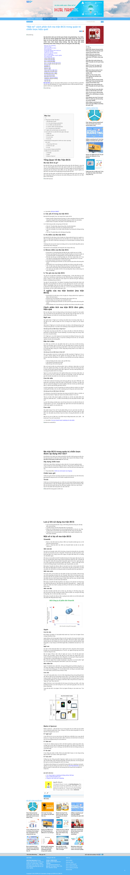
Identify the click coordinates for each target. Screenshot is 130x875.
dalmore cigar (47, 67)
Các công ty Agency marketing (53, 775)
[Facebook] (45, 793)
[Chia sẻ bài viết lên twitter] (81, 31)
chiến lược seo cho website (50, 52)
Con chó (49, 138)
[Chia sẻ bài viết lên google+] (83, 31)
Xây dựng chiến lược (52, 144)
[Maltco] (95, 44)
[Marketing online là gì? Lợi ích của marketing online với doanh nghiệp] (77, 840)
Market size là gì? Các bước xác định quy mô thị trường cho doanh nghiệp (94, 99)
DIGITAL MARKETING (92, 108)
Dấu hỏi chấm (50, 135)
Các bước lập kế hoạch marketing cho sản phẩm (62, 420)
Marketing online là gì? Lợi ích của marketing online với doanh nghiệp (77, 848)
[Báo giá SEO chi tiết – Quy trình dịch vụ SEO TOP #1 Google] (62, 840)
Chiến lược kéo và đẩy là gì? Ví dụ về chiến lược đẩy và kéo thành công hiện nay (94, 173)
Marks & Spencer (51, 156)
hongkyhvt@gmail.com (55, 861)
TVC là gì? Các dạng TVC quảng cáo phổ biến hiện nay (47, 814)
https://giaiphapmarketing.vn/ (53, 864)
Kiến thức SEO (69, 862)
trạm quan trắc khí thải (49, 74)
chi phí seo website (48, 51)
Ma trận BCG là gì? (51, 121)
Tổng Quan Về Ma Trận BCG (52, 119)
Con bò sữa (50, 137)
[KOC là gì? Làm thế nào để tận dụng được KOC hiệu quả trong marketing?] (77, 823)
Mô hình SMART (55, 211)
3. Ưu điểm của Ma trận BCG (54, 124)
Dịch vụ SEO (69, 860)
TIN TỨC (75, 18)
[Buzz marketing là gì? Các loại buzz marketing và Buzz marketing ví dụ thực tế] (32, 840)
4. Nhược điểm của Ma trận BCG (55, 126)
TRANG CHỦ (30, 18)
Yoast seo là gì (47, 46)
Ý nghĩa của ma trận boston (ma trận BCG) (55, 130)
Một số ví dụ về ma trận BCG (52, 150)
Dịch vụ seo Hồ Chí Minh (50, 48)
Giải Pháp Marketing (74, 765)
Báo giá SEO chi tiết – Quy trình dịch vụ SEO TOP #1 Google (62, 848)
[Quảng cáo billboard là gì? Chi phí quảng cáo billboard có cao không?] (47, 823)
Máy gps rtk (42, 854)
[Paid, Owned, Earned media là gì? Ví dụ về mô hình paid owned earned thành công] (32, 807)
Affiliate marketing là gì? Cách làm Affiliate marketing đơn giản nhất (77, 814)
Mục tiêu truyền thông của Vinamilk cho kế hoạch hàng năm (94, 62)
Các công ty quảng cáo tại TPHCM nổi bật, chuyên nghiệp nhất (94, 71)
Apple (48, 154)
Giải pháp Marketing (31, 854)
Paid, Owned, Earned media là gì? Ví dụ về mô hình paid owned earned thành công (94, 51)
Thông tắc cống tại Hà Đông (51, 77)
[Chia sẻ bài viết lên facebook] (80, 31)
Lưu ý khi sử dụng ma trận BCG (53, 149)
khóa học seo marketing (50, 45)
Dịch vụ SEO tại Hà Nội (71, 866)
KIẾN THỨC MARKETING (49, 18)
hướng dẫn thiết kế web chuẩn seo (52, 50)
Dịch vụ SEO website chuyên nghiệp (53, 55)
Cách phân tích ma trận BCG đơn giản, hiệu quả (57, 131)
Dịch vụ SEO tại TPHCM (72, 867)
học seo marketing (48, 54)
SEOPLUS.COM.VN (57, 873)
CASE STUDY (38, 18)
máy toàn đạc (47, 79)
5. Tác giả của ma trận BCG (53, 128)
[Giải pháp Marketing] (29, 2)
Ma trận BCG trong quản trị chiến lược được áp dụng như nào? (58, 141)
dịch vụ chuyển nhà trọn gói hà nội (52, 62)
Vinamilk (49, 152)
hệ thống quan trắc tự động (50, 72)
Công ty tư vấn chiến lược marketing (55, 778)
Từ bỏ (48, 147)
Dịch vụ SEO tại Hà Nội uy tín (53, 776)
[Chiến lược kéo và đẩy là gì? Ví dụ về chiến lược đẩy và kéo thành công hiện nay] (62, 823)
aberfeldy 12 (47, 65)
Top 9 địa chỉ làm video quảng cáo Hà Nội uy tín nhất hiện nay (93, 76)
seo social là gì (47, 49)
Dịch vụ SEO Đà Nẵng (49, 60)
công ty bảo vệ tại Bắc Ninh (50, 70)
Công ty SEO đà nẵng (49, 57)
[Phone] (47, 793)
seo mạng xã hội (48, 56)
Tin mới (88, 46)
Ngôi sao (49, 133)
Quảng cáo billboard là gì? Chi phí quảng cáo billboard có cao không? (47, 831)
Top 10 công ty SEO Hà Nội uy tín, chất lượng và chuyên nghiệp (95, 94)
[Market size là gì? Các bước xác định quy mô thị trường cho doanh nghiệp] (62, 807)
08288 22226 (54, 860)
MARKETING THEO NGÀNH (65, 18)
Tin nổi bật (88, 47)
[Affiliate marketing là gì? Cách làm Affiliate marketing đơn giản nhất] (77, 807)
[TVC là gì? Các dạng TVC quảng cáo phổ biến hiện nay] (47, 807)
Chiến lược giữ (50, 145)
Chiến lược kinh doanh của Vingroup (63, 470)
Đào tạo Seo (69, 869)
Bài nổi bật (47, 796)
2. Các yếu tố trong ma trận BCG (55, 123)
